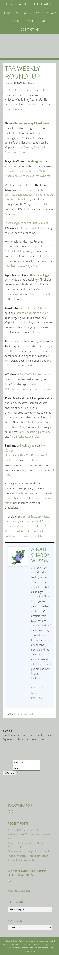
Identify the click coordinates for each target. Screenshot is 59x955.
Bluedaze (16, 109)
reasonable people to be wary (32, 313)
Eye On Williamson (31, 374)
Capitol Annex (40, 521)
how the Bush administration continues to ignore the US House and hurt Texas (29, 195)
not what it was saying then (20, 265)
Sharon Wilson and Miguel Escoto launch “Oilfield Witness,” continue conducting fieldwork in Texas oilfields (28, 855)
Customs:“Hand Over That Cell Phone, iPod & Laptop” (26, 455)
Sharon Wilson (41, 558)
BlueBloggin (27, 445)
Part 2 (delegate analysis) (24, 436)
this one (24, 346)
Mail (33, 687)
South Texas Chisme (35, 308)
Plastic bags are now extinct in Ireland (27, 223)
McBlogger (34, 161)
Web (40, 687)
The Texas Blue (24, 493)
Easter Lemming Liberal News (31, 123)
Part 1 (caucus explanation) (34, 432)
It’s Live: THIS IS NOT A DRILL (24, 830)
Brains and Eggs (39, 275)
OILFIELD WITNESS (19, 891)
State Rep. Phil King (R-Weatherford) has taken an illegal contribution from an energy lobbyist (26, 531)
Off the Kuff (12, 251)
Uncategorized (25, 714)
